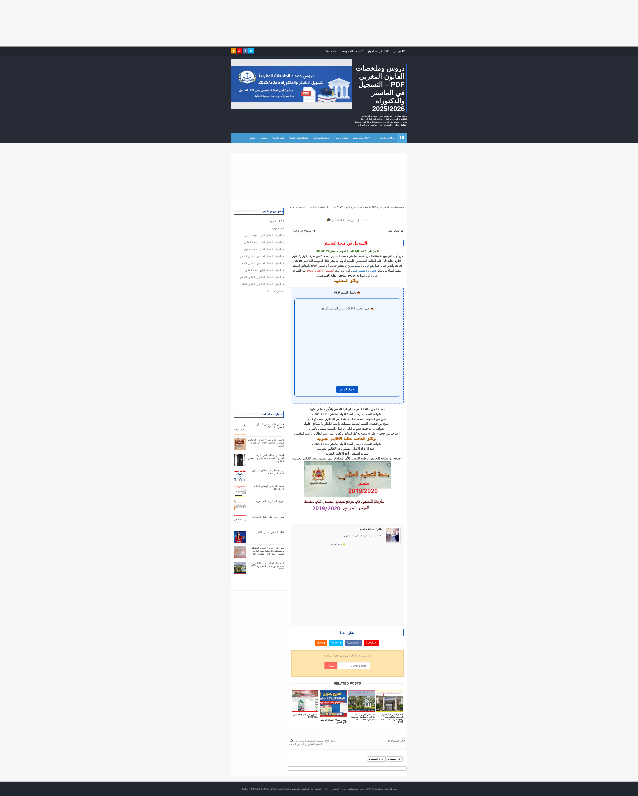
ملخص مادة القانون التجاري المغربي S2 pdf (269, 426)
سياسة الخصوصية (351, 51)
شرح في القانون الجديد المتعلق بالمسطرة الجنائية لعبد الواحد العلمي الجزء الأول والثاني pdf (267, 550)
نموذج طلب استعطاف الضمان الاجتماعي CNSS (268, 472)
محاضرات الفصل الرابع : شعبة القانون (264, 270)
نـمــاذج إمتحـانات (322, 138)
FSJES (244, 788)
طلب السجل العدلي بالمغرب (269, 532)
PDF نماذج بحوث (361, 138)
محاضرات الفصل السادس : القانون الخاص (262, 277)
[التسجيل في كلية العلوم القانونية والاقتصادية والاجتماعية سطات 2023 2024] (389, 701)
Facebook (352, 642)
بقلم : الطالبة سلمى (371, 529)
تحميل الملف (347, 389)
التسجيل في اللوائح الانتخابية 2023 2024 (305, 715)
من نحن (397, 51)
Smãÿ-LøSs (269, 788)
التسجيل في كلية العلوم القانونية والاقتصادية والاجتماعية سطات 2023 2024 (392, 718)
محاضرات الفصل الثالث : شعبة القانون (263, 242)
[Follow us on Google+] (239, 50)
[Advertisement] (538, 23)
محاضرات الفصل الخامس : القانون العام (263, 263)
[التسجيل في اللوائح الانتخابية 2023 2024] (305, 701)
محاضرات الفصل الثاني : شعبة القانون (264, 249)
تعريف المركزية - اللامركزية (270, 501)
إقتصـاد (263, 138)
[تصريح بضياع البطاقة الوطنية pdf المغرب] (333, 703)
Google (370, 642)
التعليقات (392, 758)
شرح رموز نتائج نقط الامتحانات (268, 516)
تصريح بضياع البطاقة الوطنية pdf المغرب (333, 721)
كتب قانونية (278, 138)
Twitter (334, 642)
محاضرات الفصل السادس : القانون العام (263, 284)
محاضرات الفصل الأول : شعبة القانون (264, 235)
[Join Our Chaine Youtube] (233, 50)
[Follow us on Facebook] (245, 50)
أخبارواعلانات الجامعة (299, 138)
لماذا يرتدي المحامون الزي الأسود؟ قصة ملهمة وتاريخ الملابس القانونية (266, 458)
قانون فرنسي (341, 138)
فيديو (252, 138)
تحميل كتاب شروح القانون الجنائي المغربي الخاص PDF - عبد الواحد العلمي (266, 442)
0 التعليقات (374, 758)
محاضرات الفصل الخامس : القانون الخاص (262, 256)
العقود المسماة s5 (396, 740)
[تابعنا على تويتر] (251, 50)
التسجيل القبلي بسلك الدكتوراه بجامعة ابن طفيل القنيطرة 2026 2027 (362, 717)
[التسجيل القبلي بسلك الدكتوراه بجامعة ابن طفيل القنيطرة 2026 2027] (361, 701)
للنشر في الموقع (377, 51)
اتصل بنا (330, 51)
